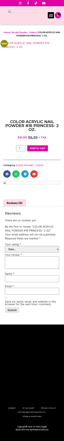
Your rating (13, 244)
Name (9, 273)
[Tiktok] (36, 3)
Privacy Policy (48, 408)
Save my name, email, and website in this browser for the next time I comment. (30, 302)
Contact (12, 408)
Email (9, 286)
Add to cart (37, 148)
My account (28, 408)
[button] (51, 15)
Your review (13, 254)
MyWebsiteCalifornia (39, 430)
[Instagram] (20, 3)
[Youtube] (44, 3)
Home (7, 32)
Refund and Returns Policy (32, 412)
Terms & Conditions (31, 416)
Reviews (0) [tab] (14, 203)
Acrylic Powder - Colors (24, 32)
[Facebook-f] (28, 3)
